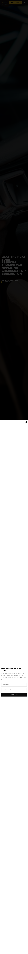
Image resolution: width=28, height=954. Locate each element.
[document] (14, 477)
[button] (25, 422)
